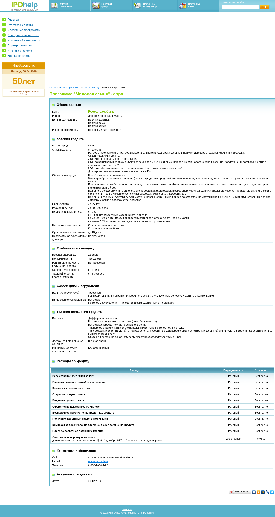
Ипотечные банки (194, 5)
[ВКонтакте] (254, 492)
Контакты (127, 509)
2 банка (24, 94)
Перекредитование (21, 45)
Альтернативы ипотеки (23, 35)
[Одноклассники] (258, 492)
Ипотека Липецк (91, 87)
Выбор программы (70, 87)
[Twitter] (272, 492)
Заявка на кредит (20, 55)
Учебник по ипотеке (66, 5)
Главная (226, 2)
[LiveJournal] (267, 492)
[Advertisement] (23, 165)
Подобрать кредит (107, 5)
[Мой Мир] (263, 492)
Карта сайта (238, 2)
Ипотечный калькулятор (150, 5)
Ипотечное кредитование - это (125, 512)
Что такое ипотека (20, 24)
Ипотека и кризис (20, 50)
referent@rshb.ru (98, 461)
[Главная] (24, 9)
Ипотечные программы (24, 30)
